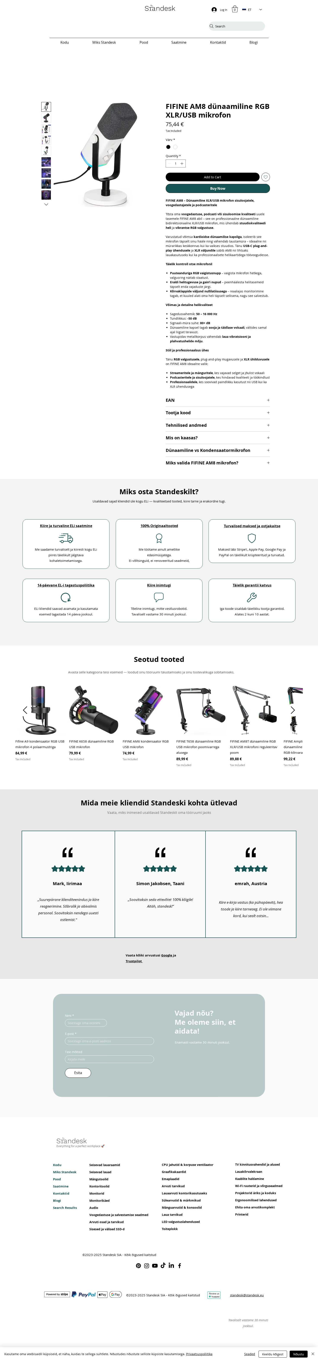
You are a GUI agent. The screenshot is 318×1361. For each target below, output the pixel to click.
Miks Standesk (64, 1173)
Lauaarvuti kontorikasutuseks (175, 1195)
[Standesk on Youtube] (155, 1267)
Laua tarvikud (172, 1216)
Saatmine (61, 1188)
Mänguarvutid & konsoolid (175, 1209)
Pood (57, 1180)
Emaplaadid (170, 1180)
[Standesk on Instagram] (146, 1267)
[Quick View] (40, 711)
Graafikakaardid (174, 1173)
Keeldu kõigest (272, 1354)
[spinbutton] (176, 165)
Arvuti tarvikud (173, 1188)
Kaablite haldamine (248, 1180)
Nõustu (298, 1354)
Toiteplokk (170, 1230)
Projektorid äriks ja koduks (248, 1194)
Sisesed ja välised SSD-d (102, 1231)
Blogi (57, 1202)
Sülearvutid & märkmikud (175, 1202)
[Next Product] (292, 711)
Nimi (69, 1017)
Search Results (65, 1209)
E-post (71, 1035)
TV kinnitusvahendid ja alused (248, 1166)
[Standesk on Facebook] (179, 1267)
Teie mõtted (73, 1053)
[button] (235, 8)
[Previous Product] (25, 711)
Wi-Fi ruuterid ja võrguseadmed (248, 1187)
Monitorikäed (99, 1202)
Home (45, 95)
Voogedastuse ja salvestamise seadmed (102, 1216)
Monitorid (96, 1195)
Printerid (241, 1216)
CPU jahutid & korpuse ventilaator (175, 1166)
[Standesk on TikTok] (163, 1267)
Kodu (57, 1166)
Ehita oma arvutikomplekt (248, 1209)
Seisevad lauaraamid (102, 1166)
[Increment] (182, 165)
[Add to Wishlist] (265, 178)
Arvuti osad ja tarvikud (102, 1223)
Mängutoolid (98, 1181)
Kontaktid (61, 1195)
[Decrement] (169, 165)
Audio (93, 1209)
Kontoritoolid (99, 1188)
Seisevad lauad (100, 1173)
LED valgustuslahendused (175, 1223)
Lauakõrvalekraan (248, 1173)
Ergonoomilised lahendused (248, 1202)
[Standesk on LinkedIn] (171, 1267)
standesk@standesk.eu (247, 1297)
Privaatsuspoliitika (199, 1354)
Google (167, 957)
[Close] (312, 1354)
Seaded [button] (249, 1354)
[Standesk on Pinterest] (138, 1267)
